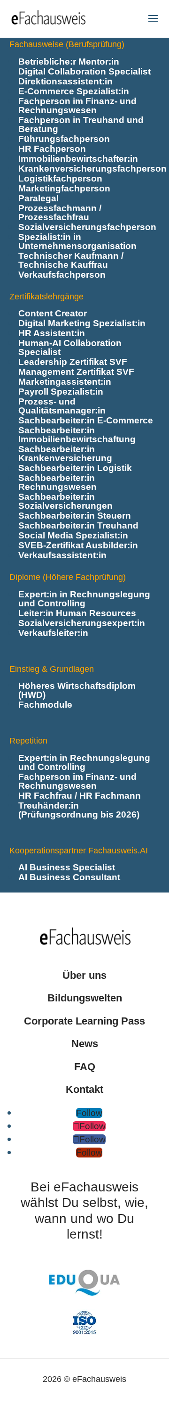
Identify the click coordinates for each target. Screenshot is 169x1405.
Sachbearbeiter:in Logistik (75, 468)
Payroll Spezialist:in (60, 392)
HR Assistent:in (51, 333)
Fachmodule (45, 705)
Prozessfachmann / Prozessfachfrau (59, 212)
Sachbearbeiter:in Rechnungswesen (57, 482)
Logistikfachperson (60, 178)
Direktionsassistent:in (65, 81)
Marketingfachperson (64, 188)
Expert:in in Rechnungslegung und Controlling (84, 598)
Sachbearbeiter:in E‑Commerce (85, 420)
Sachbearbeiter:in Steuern (74, 516)
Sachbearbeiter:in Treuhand (78, 525)
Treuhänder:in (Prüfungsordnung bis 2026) (78, 810)
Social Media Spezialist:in (73, 535)
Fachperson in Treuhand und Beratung (81, 124)
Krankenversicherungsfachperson (92, 169)
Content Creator (52, 313)
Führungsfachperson (64, 139)
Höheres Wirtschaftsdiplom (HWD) (77, 690)
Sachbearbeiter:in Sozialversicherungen (65, 501)
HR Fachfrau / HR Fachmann (79, 796)
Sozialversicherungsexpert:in (81, 623)
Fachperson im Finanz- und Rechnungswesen (77, 105)
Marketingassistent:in (64, 382)
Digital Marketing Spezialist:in (82, 323)
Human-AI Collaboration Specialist (70, 347)
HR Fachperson (52, 149)
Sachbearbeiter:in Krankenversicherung (65, 453)
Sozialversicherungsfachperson (87, 227)
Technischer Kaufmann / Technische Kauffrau (70, 260)
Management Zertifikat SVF (76, 372)
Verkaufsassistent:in (62, 555)
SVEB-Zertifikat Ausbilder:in (78, 545)
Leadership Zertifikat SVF (72, 362)
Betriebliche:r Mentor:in (68, 61)
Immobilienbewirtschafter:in (78, 159)
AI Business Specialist (66, 867)
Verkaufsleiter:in (53, 633)
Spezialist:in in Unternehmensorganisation (77, 241)
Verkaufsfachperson (62, 275)
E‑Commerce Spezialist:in (73, 91)
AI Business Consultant (69, 877)
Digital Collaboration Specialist (84, 71)
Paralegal (38, 198)
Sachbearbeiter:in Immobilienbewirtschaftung (77, 434)
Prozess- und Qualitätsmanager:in (62, 406)
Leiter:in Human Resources (77, 613)
